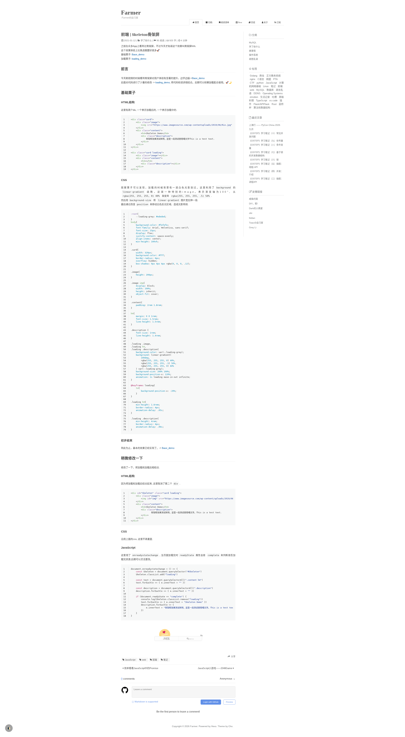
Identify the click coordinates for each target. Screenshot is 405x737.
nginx (252, 79)
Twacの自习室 (256, 222)
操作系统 (253, 55)
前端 (155, 659)
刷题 (268, 79)
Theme (221, 726)
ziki (250, 213)
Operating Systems (273, 93)
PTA (275, 79)
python (260, 82)
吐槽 (274, 97)
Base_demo (138, 54)
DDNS (257, 93)
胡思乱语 (253, 59)
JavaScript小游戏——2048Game (215, 668)
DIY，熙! (253, 203)
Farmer (131, 12)
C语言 (261, 79)
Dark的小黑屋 (256, 208)
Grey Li (252, 227)
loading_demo (139, 58)
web (144, 659)
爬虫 (261, 75)
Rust (274, 104)
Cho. (230, 726)
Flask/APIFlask (261, 104)
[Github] (201, 635)
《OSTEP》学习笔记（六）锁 (264, 159)
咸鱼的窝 (253, 199)
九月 (251, 129)
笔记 (165, 659)
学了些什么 (146, 40)
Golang (253, 75)
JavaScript (130, 659)
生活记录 (265, 97)
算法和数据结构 (262, 107)
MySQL (252, 42)
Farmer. (194, 726)
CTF (252, 82)
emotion (254, 97)
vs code (273, 100)
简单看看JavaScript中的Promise (141, 668)
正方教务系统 (273, 75)
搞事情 (252, 50)
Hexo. (214, 726)
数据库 (270, 90)
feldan (252, 218)
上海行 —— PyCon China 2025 (264, 125)
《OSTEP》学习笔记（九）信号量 (266, 140)
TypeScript (261, 100)
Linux (266, 86)
